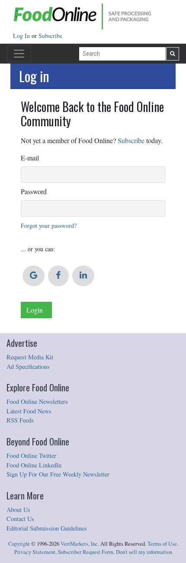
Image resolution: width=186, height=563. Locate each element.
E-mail (30, 157)
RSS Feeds (20, 420)
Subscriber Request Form (85, 552)
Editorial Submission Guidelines (46, 528)
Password (34, 191)
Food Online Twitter (31, 455)
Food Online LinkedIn (33, 465)
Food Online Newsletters (37, 401)
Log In (22, 36)
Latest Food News (28, 411)
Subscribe (50, 36)
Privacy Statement (34, 552)
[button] (33, 276)
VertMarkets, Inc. (80, 543)
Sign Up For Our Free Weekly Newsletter (57, 474)
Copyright (19, 543)
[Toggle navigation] (19, 53)
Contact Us (20, 519)
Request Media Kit (29, 357)
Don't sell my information (144, 552)
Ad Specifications (28, 366)
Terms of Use (162, 543)
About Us (18, 509)
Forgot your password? (49, 225)
